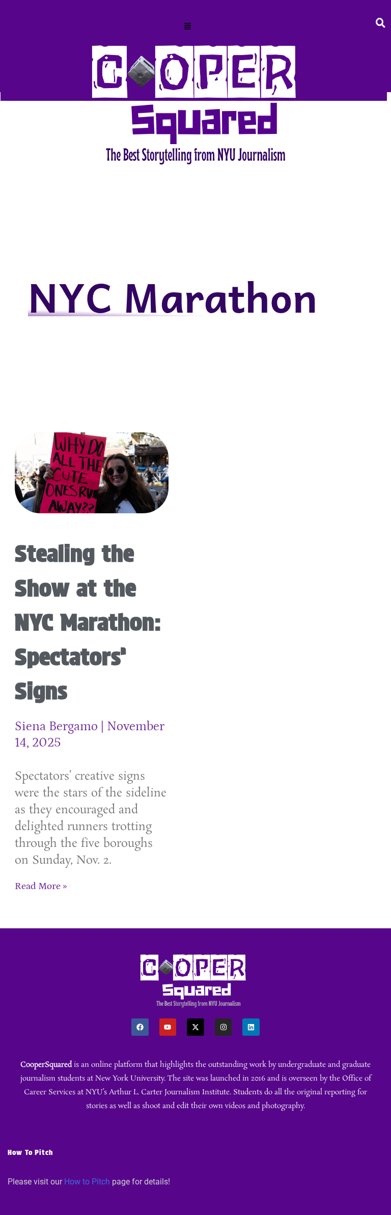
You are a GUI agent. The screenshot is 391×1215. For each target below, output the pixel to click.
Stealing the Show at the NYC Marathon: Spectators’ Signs (88, 622)
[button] (187, 27)
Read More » (41, 886)
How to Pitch (87, 1181)
